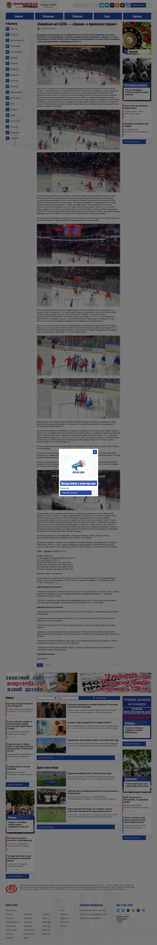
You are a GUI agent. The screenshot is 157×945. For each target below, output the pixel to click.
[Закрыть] (95, 452)
